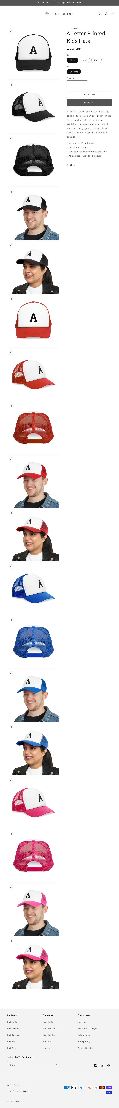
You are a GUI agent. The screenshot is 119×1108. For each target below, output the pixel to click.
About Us (82, 1021)
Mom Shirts (48, 1021)
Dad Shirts (12, 1021)
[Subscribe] (56, 1065)
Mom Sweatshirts (51, 1028)
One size (74, 71)
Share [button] (72, 165)
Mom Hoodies (49, 1035)
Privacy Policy (84, 1041)
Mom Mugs (48, 1048)
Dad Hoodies (13, 1035)
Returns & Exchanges (87, 1028)
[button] (6, 14)
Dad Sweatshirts (14, 1028)
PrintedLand (18, 1101)
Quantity (70, 78)
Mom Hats (47, 1041)
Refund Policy (84, 1035)
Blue (85, 60)
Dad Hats (11, 1041)
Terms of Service (85, 1048)
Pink (96, 60)
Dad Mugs (11, 1048)
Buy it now (89, 102)
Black (72, 60)
